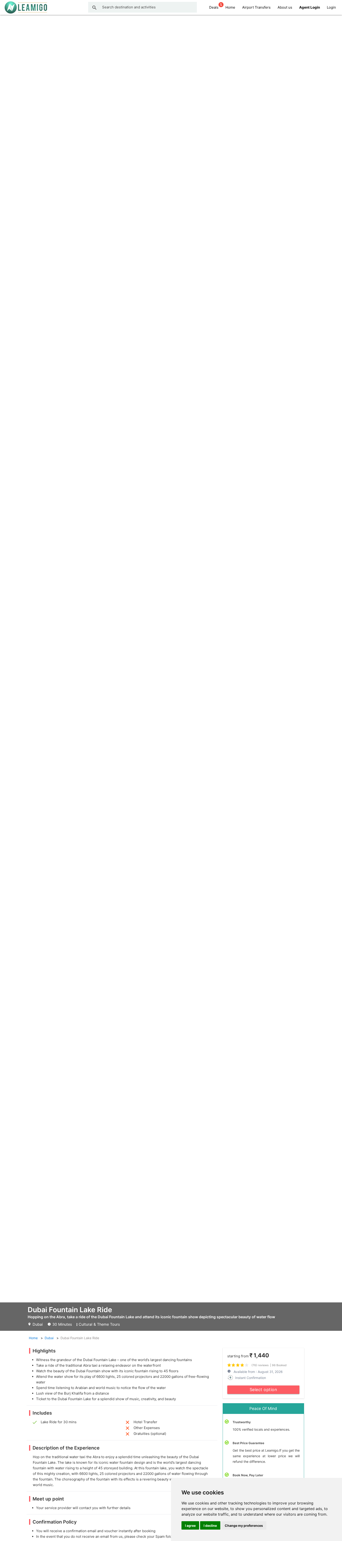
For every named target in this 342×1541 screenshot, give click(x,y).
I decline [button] (210, 1525)
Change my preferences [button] (244, 1525)
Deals (213, 7)
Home (230, 7)
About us (285, 7)
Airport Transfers (256, 7)
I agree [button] (190, 1525)
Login (331, 7)
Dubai (49, 1338)
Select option (263, 1389)
